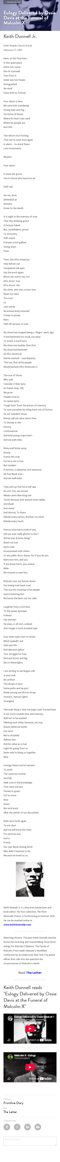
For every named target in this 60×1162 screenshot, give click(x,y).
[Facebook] (6, 1127)
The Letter (10, 1112)
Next (5, 1108)
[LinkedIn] (27, 1127)
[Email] (37, 1127)
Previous (6, 1099)
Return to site (14, 2)
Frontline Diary (13, 1103)
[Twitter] (17, 1127)
